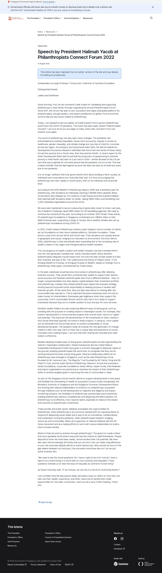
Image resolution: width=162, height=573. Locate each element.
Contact (117, 544)
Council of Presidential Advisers (58, 537)
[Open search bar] (151, 18)
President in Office (52, 533)
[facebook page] (115, 538)
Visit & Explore (14, 541)
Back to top (46, 502)
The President (13, 533)
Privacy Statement (38, 564)
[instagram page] (122, 538)
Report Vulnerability (16, 564)
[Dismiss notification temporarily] (153, 7)
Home (40, 32)
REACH (68, 564)
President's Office (15, 537)
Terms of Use (55, 564)
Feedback (118, 549)
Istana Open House (53, 541)
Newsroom (88, 18)
